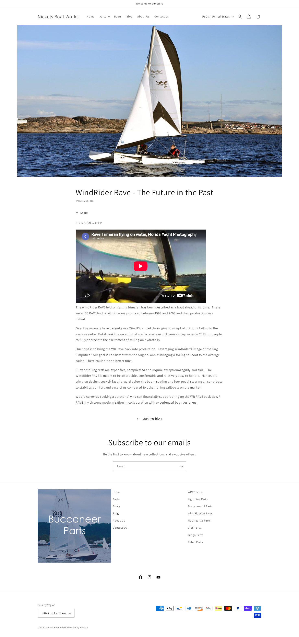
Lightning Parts (198, 499)
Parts (116, 499)
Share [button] (84, 213)
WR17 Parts (195, 492)
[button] (104, 16)
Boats (116, 506)
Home (116, 492)
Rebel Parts (195, 542)
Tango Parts (195, 535)
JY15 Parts (194, 528)
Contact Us (120, 528)
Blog (116, 513)
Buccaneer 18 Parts (200, 506)
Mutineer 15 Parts (199, 521)
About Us (119, 521)
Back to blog (152, 418)
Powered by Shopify (77, 627)
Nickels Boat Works (56, 627)
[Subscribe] (181, 466)
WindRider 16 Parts (200, 513)
